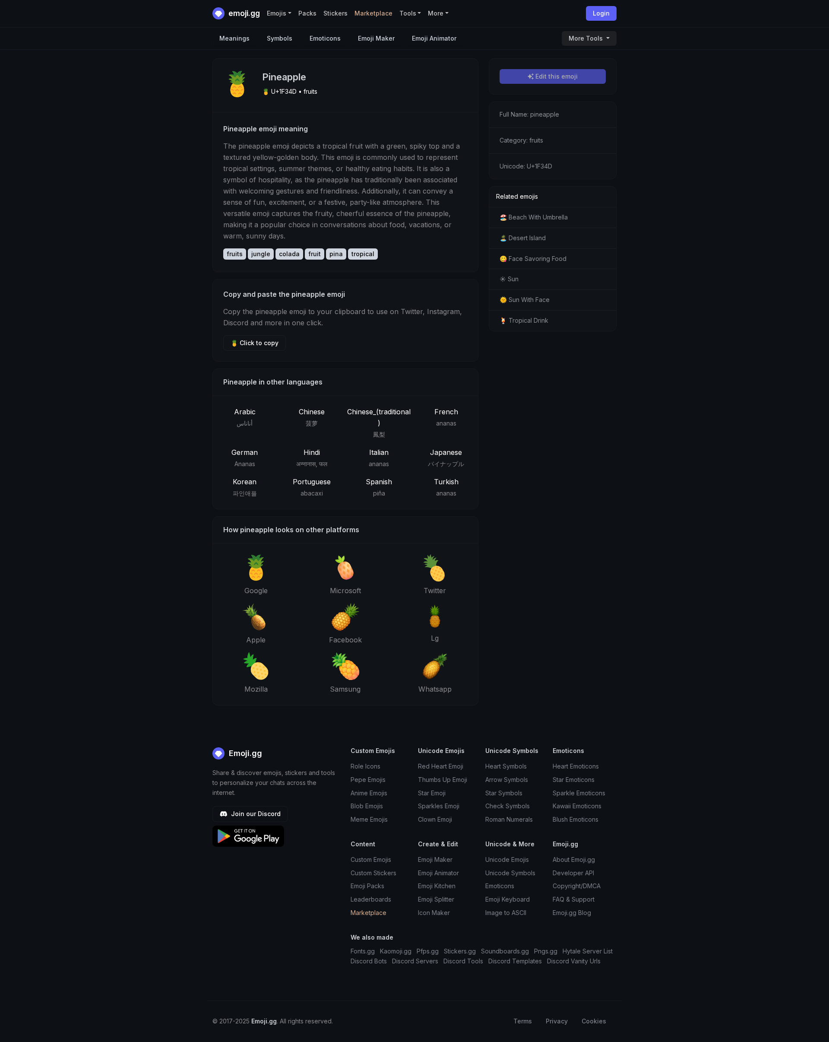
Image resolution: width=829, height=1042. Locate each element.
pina (336, 253)
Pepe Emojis (368, 779)
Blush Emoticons (575, 819)
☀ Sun (509, 279)
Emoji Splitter (436, 899)
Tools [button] (407, 13)
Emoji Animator (434, 38)
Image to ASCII (505, 912)
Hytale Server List (588, 951)
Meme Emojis (369, 819)
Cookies (594, 1021)
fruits (235, 253)
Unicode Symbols (510, 873)
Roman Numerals (509, 819)
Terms (522, 1021)
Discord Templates (515, 961)
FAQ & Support (574, 899)
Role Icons (365, 766)
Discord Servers (415, 961)
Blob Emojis (367, 806)
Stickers (335, 13)
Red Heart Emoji (440, 766)
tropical (362, 253)
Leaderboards (371, 899)
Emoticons (325, 38)
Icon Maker (434, 912)
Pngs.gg (545, 951)
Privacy (557, 1021)
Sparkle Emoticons (579, 793)
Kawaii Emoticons (577, 806)
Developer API (573, 873)
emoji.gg (243, 13)
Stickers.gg (460, 951)
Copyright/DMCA (577, 886)
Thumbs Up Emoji (442, 779)
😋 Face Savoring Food (533, 258)
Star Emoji (432, 793)
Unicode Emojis (507, 859)
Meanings (234, 38)
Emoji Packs (367, 886)
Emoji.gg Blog (572, 912)
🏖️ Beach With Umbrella (534, 217)
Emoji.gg (244, 753)
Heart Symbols (506, 766)
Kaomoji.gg (395, 951)
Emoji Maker (376, 38)
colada (289, 253)
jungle (260, 253)
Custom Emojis (371, 859)
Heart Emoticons (576, 766)
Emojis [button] (276, 13)
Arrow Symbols (506, 779)
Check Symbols (507, 806)
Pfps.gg (428, 951)
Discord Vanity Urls (574, 961)
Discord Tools (463, 961)
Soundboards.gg (505, 951)
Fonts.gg (363, 951)
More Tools (586, 38)
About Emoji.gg (574, 859)
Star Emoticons (574, 779)
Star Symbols (503, 793)
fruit (314, 253)
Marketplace (373, 13)
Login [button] (601, 13)
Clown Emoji (435, 819)
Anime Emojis (369, 793)
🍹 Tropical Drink (524, 320)
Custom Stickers (373, 873)
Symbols (279, 38)
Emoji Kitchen (437, 886)
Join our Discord (255, 813)
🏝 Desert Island (523, 237)
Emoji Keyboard (507, 899)
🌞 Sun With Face (525, 299)
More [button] (435, 13)
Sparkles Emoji (438, 806)
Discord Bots (369, 961)
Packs (307, 13)
